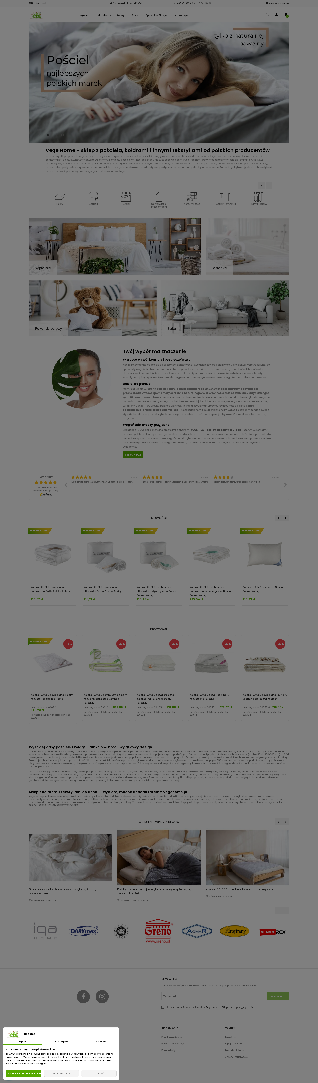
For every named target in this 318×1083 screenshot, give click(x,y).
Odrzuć (99, 1073)
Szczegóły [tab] (61, 1041)
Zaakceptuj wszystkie (24, 1073)
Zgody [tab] (23, 1041)
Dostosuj (60, 1073)
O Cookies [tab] (99, 1041)
